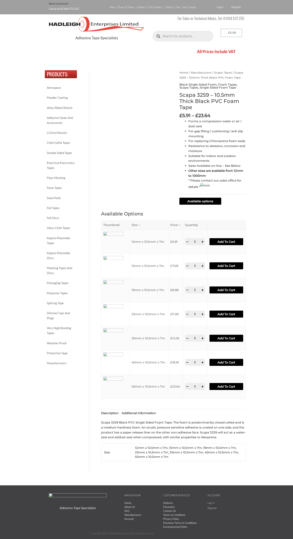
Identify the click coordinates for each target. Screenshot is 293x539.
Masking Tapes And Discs (59, 270)
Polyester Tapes (57, 293)
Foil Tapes (53, 208)
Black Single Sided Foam (198, 84)
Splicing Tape (55, 303)
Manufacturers (57, 363)
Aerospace (54, 87)
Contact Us (163, 52)
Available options (200, 201)
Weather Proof (56, 343)
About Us (79, 52)
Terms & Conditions (130, 52)
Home (57, 52)
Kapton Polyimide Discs (58, 255)
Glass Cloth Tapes (58, 228)
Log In (220, 7)
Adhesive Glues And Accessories (60, 120)
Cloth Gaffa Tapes (58, 142)
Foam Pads (54, 198)
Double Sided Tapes (59, 153)
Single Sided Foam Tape (218, 87)
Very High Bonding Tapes (59, 330)
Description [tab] (110, 413)
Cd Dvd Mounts (57, 132)
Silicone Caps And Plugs (58, 315)
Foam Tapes (54, 188)
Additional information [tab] (139, 413)
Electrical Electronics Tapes (61, 165)
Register (236, 7)
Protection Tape (57, 353)
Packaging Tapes (58, 283)
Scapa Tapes (223, 72)
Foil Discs (53, 218)
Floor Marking (56, 178)
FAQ (101, 52)
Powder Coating (57, 97)
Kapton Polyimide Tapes (58, 240)
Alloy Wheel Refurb (59, 108)
